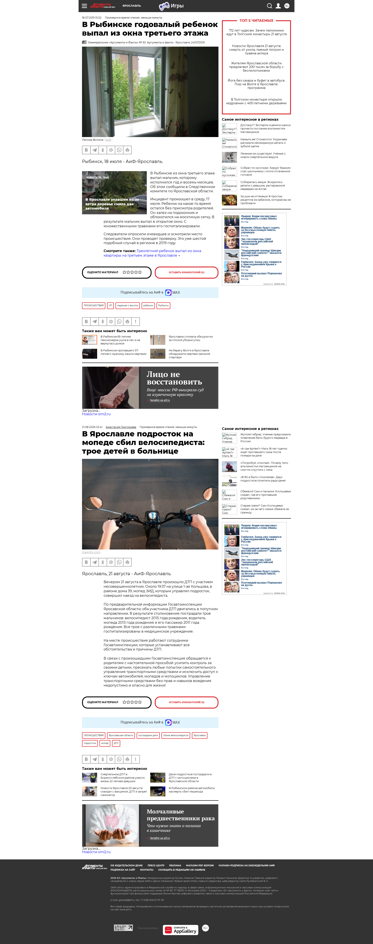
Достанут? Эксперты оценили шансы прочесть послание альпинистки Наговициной (265, 128)
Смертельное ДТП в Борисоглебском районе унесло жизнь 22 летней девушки (123, 778)
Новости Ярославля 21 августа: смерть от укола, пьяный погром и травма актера (256, 49)
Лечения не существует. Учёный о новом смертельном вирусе (263, 155)
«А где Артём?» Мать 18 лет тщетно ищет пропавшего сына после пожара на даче (263, 452)
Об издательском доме (127, 865)
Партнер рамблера (148, 928)
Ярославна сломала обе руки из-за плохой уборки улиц (191, 338)
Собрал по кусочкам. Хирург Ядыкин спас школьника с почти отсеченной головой (265, 171)
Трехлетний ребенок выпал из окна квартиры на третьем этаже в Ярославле (152, 253)
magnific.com (91, 552)
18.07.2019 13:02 (91, 17)
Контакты (146, 869)
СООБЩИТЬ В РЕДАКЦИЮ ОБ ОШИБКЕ (181, 869)
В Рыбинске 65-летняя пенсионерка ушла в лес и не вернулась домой (120, 340)
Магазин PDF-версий (200, 865)
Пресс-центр (156, 865)
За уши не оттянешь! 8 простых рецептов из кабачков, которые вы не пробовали (265, 200)
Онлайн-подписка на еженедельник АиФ (247, 865)
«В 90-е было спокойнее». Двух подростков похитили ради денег (263, 478)
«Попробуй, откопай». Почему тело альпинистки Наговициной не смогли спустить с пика (264, 466)
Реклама (175, 865)
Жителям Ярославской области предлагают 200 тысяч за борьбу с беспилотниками (256, 67)
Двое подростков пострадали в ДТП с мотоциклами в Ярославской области (190, 778)
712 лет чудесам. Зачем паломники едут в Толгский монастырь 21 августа (256, 32)
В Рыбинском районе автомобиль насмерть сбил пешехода (192, 789)
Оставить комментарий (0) (186, 272)
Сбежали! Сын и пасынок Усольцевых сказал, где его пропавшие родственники (265, 495)
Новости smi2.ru (96, 414)
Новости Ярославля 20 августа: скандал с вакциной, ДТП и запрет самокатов (124, 791)
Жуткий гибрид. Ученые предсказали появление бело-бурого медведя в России (265, 438)
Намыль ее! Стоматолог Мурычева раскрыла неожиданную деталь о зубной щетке (263, 143)
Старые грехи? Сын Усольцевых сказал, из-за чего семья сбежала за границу (264, 509)
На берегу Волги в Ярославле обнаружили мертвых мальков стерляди (189, 354)
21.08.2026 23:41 (92, 427)
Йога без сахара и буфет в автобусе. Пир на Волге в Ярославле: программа (256, 84)
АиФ (108, 139)
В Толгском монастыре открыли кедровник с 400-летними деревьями (256, 101)
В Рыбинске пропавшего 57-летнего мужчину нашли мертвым (123, 352)
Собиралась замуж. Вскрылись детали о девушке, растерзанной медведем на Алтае (262, 185)
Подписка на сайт (123, 869)
